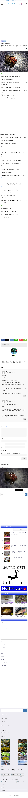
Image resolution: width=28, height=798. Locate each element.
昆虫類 (2, 656)
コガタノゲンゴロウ (14, 779)
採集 (2, 467)
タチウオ (4, 784)
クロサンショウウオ (5, 774)
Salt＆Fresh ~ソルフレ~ (5, 732)
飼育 (2, 622)
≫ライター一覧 (4, 714)
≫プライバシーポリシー (5, 725)
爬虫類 (2, 653)
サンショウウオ (5, 628)
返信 (25, 395)
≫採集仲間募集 (4, 718)
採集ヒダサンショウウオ (6, 781)
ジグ (13, 774)
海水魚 (5, 41)
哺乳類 (2, 659)
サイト (2, 447)
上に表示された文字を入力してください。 (11, 453)
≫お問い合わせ (4, 721)
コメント (4, 426)
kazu (14, 357)
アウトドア (3, 665)
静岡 (14, 781)
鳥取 (6, 467)
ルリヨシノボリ (19, 769)
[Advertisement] (14, 22)
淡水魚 (3, 634)
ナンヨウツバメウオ (21, 781)
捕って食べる (4, 662)
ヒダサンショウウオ (10, 769)
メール (2, 444)
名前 (2, 438)
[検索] (25, 710)
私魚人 (7, 371)
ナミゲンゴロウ (5, 779)
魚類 (1, 41)
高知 (17, 774)
